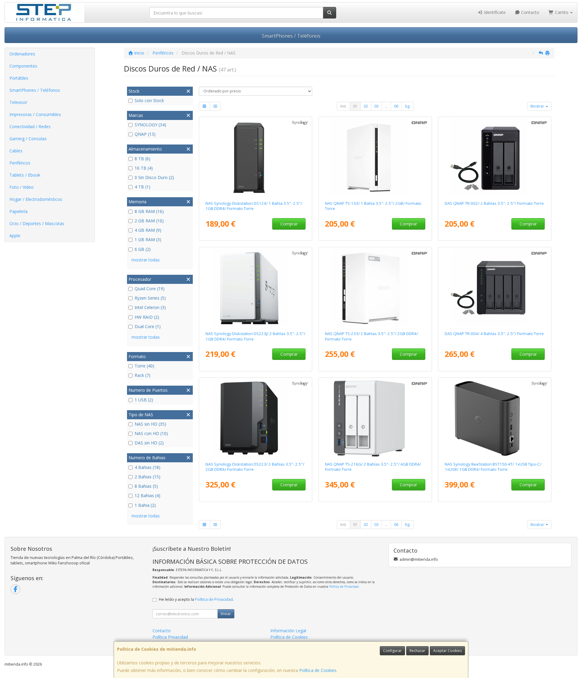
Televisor (18, 102)
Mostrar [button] (537, 106)
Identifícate (494, 12)
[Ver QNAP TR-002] (495, 157)
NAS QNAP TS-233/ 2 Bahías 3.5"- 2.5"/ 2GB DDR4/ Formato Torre (371, 336)
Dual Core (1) (148, 326)
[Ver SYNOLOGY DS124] (255, 157)
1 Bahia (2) (145, 505)
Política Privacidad (170, 637)
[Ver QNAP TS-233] (375, 288)
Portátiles (18, 78)
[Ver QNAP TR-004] (495, 288)
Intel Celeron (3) (150, 307)
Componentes (23, 66)
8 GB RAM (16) (149, 211)
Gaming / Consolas (28, 138)
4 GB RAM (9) (148, 230)
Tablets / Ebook (24, 175)
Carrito (562, 12)
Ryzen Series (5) (150, 298)
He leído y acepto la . (196, 599)
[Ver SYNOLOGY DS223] (255, 418)
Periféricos (19, 163)
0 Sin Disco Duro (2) (154, 177)
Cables (15, 151)
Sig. (407, 106)
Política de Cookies (317, 670)
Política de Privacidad (344, 586)
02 (366, 106)
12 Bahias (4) (147, 495)
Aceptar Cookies (447, 650)
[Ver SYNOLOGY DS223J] (255, 288)
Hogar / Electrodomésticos (35, 199)
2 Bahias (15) (147, 477)
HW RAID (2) (147, 317)
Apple (14, 235)
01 (355, 106)
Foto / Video (21, 187)
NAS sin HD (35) (150, 424)
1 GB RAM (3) (148, 239)
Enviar (226, 613)
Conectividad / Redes (30, 126)
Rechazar (417, 650)
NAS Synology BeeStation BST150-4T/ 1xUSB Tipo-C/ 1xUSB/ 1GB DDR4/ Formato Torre (493, 466)
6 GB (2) (143, 249)
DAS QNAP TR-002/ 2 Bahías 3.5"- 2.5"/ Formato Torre (494, 203)
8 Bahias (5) (146, 486)
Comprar (289, 224)
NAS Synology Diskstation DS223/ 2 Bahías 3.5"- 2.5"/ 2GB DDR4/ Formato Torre (255, 466)
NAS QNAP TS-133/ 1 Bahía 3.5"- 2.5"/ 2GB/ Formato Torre (373, 206)
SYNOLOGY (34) (150, 125)
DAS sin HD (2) (149, 443)
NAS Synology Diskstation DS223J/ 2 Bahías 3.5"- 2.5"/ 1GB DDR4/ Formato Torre (255, 336)
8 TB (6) (142, 158)
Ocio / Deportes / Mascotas (36, 223)
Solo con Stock (149, 100)
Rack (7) (142, 375)
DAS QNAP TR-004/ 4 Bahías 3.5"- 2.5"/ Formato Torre (494, 333)
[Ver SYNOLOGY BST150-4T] (495, 418)
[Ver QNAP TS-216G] (375, 418)
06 (396, 106)
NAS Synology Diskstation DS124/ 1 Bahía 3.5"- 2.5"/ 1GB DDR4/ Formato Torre (254, 206)
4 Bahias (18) (147, 467)
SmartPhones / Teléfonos (291, 35)
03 (376, 106)
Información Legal (288, 630)
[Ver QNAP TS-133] (375, 157)
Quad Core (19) (150, 288)
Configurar (392, 650)
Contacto (529, 12)
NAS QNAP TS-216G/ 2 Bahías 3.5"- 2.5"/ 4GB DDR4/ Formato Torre (373, 466)
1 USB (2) (144, 400)
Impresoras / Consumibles (35, 114)
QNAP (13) (145, 134)
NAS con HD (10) (151, 433)
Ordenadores (22, 54)
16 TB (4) (144, 168)
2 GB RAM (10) (149, 221)
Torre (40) (144, 366)
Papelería (18, 211)
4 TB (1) (142, 187)
